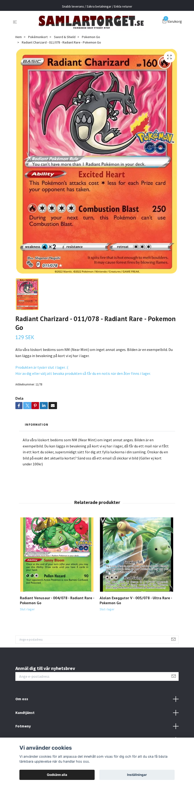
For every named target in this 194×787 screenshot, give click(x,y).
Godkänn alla (57, 775)
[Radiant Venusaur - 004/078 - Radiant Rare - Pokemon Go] (57, 554)
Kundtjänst (25, 712)
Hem (18, 37)
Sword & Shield (64, 37)
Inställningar (137, 775)
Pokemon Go (91, 37)
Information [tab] (36, 424)
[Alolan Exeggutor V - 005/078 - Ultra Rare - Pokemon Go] (137, 554)
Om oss (21, 698)
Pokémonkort (38, 37)
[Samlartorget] (90, 22)
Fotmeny (23, 726)
